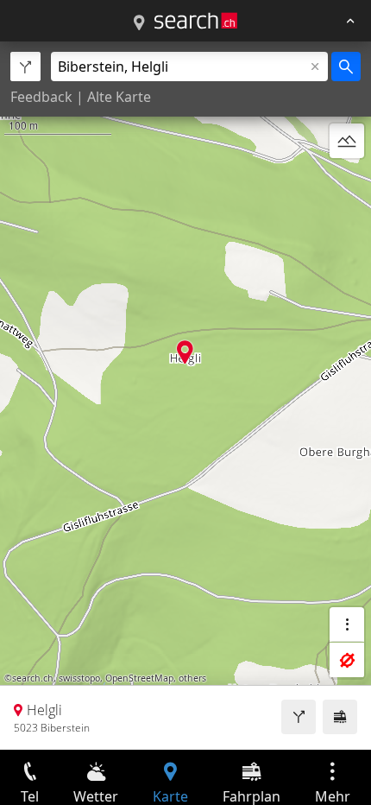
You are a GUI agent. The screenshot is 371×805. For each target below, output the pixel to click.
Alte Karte (119, 96)
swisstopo (79, 678)
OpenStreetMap (139, 678)
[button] (185, 352)
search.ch (32, 678)
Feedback (41, 96)
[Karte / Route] (139, 23)
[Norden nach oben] (347, 182)
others (192, 678)
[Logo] (195, 20)
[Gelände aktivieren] (347, 141)
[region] (185, 395)
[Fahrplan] (340, 717)
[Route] (298, 717)
